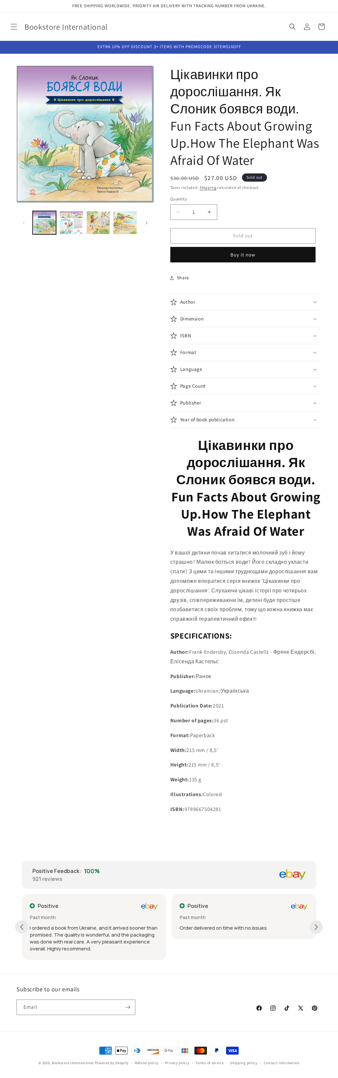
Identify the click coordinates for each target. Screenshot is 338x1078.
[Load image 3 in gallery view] (98, 222)
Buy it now (242, 255)
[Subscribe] (127, 1007)
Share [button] (183, 278)
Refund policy (146, 1063)
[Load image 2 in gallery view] (71, 222)
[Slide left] (24, 223)
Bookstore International (73, 1063)
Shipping (208, 187)
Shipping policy (243, 1063)
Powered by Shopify (112, 1063)
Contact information (281, 1063)
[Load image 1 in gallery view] (44, 222)
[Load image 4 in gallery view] (125, 222)
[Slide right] (146, 223)
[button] (14, 26)
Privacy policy (177, 1063)
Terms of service (209, 1063)
